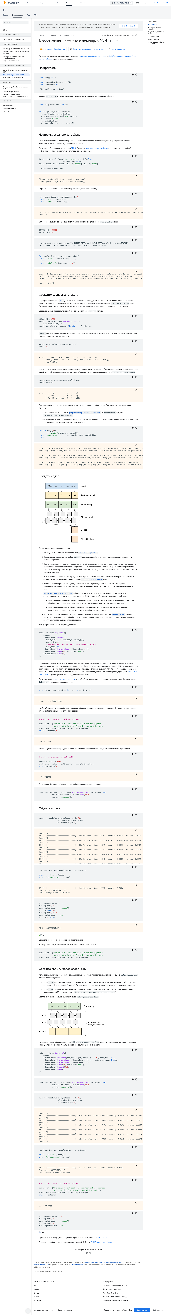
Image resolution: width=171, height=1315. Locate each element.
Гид (28, 15)
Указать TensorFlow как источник (115, 1300)
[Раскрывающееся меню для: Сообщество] (94, 3)
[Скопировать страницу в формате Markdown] (117, 41)
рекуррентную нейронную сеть (92, 56)
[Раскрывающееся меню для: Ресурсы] (75, 3)
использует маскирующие (64, 679)
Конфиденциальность (63, 1310)
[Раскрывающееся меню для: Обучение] (50, 3)
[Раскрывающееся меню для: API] (61, 3)
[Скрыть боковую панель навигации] (28, 1310)
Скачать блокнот (118, 49)
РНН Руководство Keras (101, 1242)
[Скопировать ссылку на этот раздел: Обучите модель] (63, 808)
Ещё (100, 3)
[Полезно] (133, 35)
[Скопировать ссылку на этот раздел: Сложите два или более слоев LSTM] (89, 969)
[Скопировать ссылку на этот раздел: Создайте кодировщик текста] (80, 295)
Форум (36, 1289)
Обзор (5, 15)
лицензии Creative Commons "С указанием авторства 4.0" (104, 1262)
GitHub (157, 3)
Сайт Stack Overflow (110, 1293)
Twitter (36, 1297)
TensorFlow (43, 35)
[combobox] (121, 3)
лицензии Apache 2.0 (41, 1265)
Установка (31, 3)
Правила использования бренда (115, 1297)
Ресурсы (69, 3)
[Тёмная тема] (132, 74)
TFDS (73, 148)
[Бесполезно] (136, 35)
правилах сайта (77, 1265)
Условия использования (43, 1310)
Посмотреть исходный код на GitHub (88, 49)
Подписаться (142, 1310)
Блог (36, 1285)
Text (5, 10)
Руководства (17, 15)
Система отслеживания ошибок (115, 1285)
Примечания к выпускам (112, 1289)
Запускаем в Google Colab (54, 49)
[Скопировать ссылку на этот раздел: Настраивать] (58, 68)
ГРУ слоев (102, 1237)
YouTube (37, 1300)
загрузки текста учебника (97, 148)
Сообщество (85, 3)
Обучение (44, 3)
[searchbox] (15, 22)
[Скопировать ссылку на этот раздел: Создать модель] (63, 476)
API (56, 3)
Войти (165, 3)
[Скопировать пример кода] (136, 74)
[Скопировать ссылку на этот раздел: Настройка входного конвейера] (82, 135)
